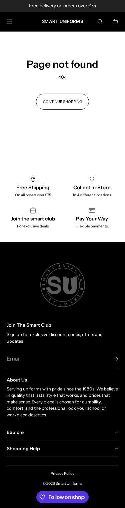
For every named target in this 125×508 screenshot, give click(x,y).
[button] (100, 21)
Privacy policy (62, 473)
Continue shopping (62, 101)
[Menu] (15, 21)
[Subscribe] (110, 359)
